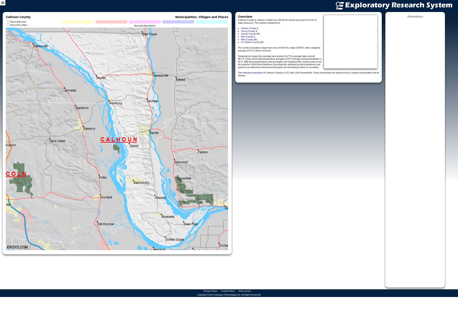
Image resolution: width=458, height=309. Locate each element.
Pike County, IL (248, 36)
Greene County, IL (250, 28)
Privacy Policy (211, 291)
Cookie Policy (228, 291)
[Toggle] (2, 2)
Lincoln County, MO (250, 34)
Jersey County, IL (249, 31)
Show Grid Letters (18, 25)
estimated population (252, 72)
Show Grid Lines (18, 22)
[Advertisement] (415, 151)
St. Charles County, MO (252, 42)
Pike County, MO (249, 39)
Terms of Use (245, 291)
